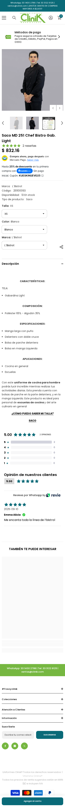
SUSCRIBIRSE (50, 734)
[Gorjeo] (24, 745)
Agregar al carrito (33, 801)
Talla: (7, 206)
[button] (53, 108)
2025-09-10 (11, 509)
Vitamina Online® (32, 776)
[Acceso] (51, 18)
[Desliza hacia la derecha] (59, 37)
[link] (32, 37)
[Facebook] (5, 745)
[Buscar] (14, 18)
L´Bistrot (17, 186)
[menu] (4, 18)
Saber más (33, 160)
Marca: (12, 237)
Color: (10, 221)
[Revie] (53, 495)
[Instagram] (14, 745)
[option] (32, 80)
